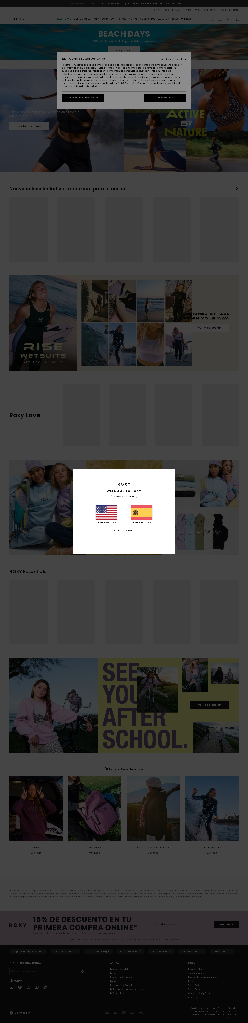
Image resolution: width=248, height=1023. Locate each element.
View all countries (124, 530)
